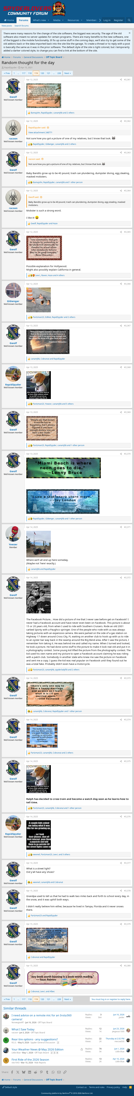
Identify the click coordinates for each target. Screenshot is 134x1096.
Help (124, 1087)
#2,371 (127, 527)
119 (36, 73)
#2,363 (127, 152)
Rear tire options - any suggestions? (35, 1039)
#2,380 (127, 965)
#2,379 (127, 924)
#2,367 (127, 325)
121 (48, 73)
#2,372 (127, 577)
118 (30, 73)
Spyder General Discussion (43, 1042)
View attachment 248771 (40, 132)
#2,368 (127, 367)
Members (91, 20)
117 (23, 73)
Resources (73, 20)
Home (10, 20)
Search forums (22, 25)
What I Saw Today (23, 1029)
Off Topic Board (45, 1022)
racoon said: (34, 159)
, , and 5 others (53, 404)
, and (44, 223)
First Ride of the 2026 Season (30, 1059)
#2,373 (127, 678)
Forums (23, 20)
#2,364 (127, 190)
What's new (39, 20)
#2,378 (127, 890)
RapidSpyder (10, 67)
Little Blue (16, 1052)
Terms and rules (96, 1087)
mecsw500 (119, 1041)
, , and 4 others (50, 275)
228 (59, 73)
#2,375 (127, 761)
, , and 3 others (51, 854)
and (43, 569)
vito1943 (15, 1062)
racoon (15, 1032)
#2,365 (127, 232)
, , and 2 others (52, 113)
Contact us (81, 1087)
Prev (8, 73)
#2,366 (127, 283)
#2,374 (127, 719)
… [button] (18, 73)
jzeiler (121, 1017)
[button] (48, 20)
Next (66, 73)
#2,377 (127, 863)
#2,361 (127, 79)
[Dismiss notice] (129, 33)
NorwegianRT (18, 1022)
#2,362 (127, 121)
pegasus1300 (118, 1031)
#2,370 (127, 453)
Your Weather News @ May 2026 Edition (38, 1049)
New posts (7, 25)
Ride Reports (40, 1062)
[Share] (121, 80)
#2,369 (127, 412)
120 (42, 73)
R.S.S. (14, 1042)
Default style (10, 1087)
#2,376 (127, 816)
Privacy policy (113, 1087)
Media (56, 20)
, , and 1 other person (58, 182)
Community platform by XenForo (67, 1093)
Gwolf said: (33, 197)
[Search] (129, 20)
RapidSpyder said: (37, 127)
